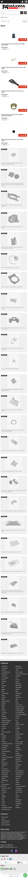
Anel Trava (4, 675)
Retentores (18, 759)
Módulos (18, 689)
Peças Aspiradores (20, 712)
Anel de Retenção (6, 672)
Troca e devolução (5, 824)
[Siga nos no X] (14, 850)
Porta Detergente (19, 734)
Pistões (17, 722)
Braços (3, 705)
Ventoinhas (18, 801)
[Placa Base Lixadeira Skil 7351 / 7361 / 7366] (13, 647)
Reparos (18, 753)
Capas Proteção (5, 722)
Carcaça (4, 726)
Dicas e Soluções (5, 821)
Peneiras (18, 716)
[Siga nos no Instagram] (16, 850)
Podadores (18, 728)
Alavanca (4, 670)
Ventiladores (18, 799)
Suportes (18, 778)
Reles (17, 751)
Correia (3, 753)
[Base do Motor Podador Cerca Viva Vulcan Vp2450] (13, 199)
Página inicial (4, 17)
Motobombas (19, 693)
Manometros (18, 685)
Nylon (17, 699)
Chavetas (4, 736)
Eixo (3, 766)
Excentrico (4, 792)
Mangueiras (18, 683)
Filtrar (24, 21)
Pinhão (17, 718)
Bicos (3, 691)
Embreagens (5, 774)
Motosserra (18, 697)
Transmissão (18, 788)
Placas (17, 726)
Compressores (5, 745)
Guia (3, 799)
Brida (3, 706)
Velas (17, 797)
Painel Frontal (19, 705)
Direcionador (5, 763)
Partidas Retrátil (19, 710)
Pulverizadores (19, 743)
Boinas (3, 699)
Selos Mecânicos (20, 772)
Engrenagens (5, 780)
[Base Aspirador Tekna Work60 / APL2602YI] (13, 281)
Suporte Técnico (5, 822)
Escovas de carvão (6, 788)
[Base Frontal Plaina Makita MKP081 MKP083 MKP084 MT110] (13, 383)
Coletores (4, 741)
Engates (4, 778)
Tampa (17, 780)
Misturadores (19, 687)
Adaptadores (5, 668)
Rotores (17, 766)
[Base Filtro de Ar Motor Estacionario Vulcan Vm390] (13, 221)
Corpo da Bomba (6, 751)
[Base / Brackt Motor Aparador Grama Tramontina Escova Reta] (13, 322)
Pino (17, 720)
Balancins (4, 685)
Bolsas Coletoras (6, 701)
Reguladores (19, 749)
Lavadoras (18, 675)
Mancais (17, 679)
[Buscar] (21, 12)
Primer (17, 739)
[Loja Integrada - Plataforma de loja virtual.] (14, 876)
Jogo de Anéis (19, 668)
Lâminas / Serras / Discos (21, 674)
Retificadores (19, 761)
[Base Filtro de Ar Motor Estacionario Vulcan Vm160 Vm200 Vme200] (13, 241)
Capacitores (4, 718)
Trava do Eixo (19, 790)
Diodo (3, 761)
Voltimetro (18, 807)
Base (3, 687)
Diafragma (4, 759)
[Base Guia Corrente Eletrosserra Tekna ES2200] (13, 444)
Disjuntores (4, 765)
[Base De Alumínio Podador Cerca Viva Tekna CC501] (13, 87)
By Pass (4, 710)
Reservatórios (19, 755)
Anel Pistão (4, 674)
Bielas (3, 695)
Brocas (3, 708)
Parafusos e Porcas (20, 706)
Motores (17, 695)
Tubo (17, 794)
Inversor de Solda (6, 809)
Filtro (3, 794)
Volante (17, 805)
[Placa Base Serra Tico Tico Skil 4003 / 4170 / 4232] (13, 565)
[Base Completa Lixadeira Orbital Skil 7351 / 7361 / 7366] (13, 524)
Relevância (4, 21)
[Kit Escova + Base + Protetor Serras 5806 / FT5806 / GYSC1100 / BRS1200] (13, 485)
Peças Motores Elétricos (21, 714)
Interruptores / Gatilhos (7, 807)
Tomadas (18, 784)
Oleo (17, 701)
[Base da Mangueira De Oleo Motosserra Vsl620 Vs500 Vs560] (13, 40)
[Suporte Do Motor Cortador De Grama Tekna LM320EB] (13, 342)
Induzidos (4, 805)
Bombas (4, 703)
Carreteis (4, 728)
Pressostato (18, 737)
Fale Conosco (4, 817)
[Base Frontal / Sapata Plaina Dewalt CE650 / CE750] (13, 404)
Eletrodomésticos (6, 770)
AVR (3, 683)
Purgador (18, 747)
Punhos (17, 745)
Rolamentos (18, 765)
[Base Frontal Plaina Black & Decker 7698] (13, 465)
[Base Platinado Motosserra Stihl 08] (13, 261)
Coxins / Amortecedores (7, 757)
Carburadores (5, 724)
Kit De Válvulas (19, 672)
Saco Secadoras (19, 770)
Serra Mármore (19, 774)
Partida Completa (20, 708)
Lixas (17, 677)
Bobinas (4, 697)
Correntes (4, 755)
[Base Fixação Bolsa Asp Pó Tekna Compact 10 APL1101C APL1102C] (13, 424)
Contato (3, 819)
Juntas (17, 670)
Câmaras (4, 716)
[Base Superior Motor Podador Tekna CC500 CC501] (13, 135)
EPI (2, 782)
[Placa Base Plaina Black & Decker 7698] (13, 546)
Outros (17, 703)
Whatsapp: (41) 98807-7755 (7, 845)
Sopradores (18, 776)
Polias (17, 730)
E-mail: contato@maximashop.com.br (9, 847)
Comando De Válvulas (7, 743)
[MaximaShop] (14, 6)
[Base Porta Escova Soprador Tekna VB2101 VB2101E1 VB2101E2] (13, 110)
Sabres (17, 768)
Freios (3, 797)
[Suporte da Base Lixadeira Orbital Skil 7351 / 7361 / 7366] (13, 63)
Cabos (3, 714)
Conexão (4, 749)
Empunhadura (5, 776)
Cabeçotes (4, 712)
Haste (3, 803)
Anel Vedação (5, 677)
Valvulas (18, 796)
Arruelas (4, 679)
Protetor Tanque (19, 741)
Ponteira (17, 732)
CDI (3, 730)
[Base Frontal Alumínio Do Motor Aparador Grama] (13, 505)
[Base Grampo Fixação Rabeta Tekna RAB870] (13, 606)
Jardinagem (18, 666)
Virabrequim (18, 803)
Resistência (18, 757)
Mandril (17, 681)
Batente (3, 689)
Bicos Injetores (5, 693)
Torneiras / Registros (20, 786)
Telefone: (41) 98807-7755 (7, 844)
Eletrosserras (5, 772)
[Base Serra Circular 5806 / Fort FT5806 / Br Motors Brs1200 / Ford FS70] (13, 627)
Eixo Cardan (5, 768)
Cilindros (4, 737)
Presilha (17, 736)
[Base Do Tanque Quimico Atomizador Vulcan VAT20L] (13, 302)
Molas (17, 691)
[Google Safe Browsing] (13, 868)
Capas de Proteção (6, 720)
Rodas (17, 763)
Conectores (4, 747)
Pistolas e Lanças (20, 724)
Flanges (4, 796)
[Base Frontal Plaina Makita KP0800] (13, 363)
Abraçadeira (4, 666)
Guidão (3, 801)
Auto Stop (4, 681)
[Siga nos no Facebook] (12, 850)
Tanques (18, 782)
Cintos (3, 739)
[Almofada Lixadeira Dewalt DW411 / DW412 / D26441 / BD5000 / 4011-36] (13, 157)
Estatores (4, 790)
